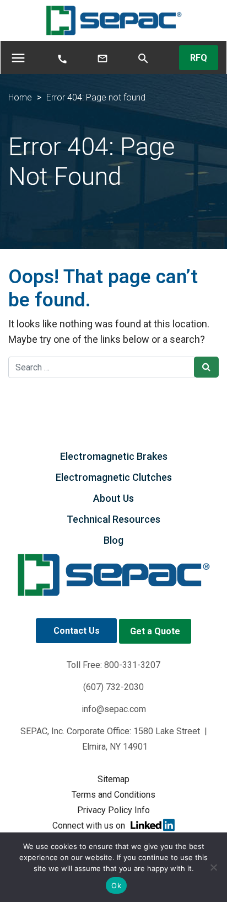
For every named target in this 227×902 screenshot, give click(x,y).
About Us (113, 498)
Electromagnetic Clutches (114, 477)
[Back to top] (189, 829)
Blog (113, 540)
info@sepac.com (114, 709)
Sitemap (113, 779)
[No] (213, 867)
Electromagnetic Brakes (113, 456)
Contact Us (76, 630)
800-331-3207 (132, 665)
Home (20, 97)
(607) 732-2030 (113, 687)
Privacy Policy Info (113, 810)
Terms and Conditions (113, 794)
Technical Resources (113, 519)
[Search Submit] (206, 367)
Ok (116, 885)
